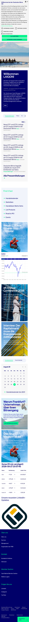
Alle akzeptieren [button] (14, 36)
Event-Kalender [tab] (18, 360)
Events (8, 217)
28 (17, 384)
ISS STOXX (13, 610)
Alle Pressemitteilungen (14, 175)
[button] (14, 33)
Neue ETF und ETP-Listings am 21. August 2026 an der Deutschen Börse (13, 137)
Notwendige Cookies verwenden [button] (14, 39)
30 (24, 384)
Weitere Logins (5, 576)
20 (14, 381)
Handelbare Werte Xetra (14, 206)
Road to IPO (10, 213)
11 (8, 379)
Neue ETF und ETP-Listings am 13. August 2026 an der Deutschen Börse (13, 157)
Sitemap (3, 616)
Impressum (4, 615)
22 (20, 381)
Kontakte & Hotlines (6, 558)
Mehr (5, 105)
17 (5, 381)
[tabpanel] (14, 150)
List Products (10, 210)
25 (8, 384)
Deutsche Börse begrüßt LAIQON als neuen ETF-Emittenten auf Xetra (12, 168)
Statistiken (9, 202)
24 (5, 384)
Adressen (4, 561)
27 (14, 384)
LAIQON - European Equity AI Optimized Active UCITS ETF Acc (14, 89)
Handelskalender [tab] (9, 360)
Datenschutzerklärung (6, 26)
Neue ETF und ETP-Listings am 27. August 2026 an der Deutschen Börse (13, 126)
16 (24, 379)
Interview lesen (7, 349)
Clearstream (24, 608)
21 (17, 381)
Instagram (4, 592)
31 (5, 387)
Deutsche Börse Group (6, 607)
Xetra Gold (17, 607)
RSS (23, 122)
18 (8, 381)
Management (4, 543)
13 (14, 379)
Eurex (12, 608)
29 (20, 384)
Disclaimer (12, 615)
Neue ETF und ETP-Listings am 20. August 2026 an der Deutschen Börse (13, 147)
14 (17, 379)
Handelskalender (12, 198)
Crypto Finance (5, 610)
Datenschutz (20, 615)
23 (24, 381)
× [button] (27, 1)
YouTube (3, 595)
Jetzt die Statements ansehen (11, 423)
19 (11, 381)
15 (20, 379)
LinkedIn (3, 588)
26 (11, 384)
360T (17, 608)
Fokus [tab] (17, 115)
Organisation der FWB (7, 546)
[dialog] (14, 21)
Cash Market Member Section (9, 573)
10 (5, 379)
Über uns (3, 537)
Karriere (3, 540)
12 (11, 379)
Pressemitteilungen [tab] (9, 115)
